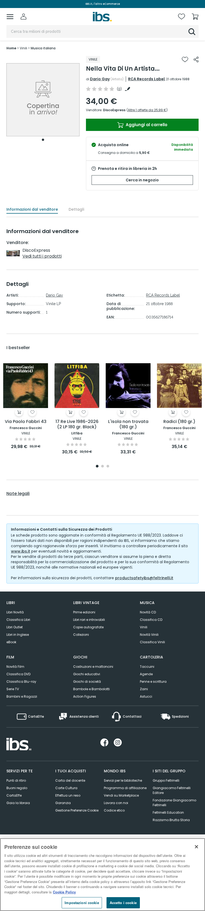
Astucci (146, 696)
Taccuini (147, 666)
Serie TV (12, 689)
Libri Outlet (14, 627)
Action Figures (84, 696)
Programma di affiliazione (125, 788)
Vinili (143, 627)
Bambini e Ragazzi (21, 696)
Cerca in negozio (142, 180)
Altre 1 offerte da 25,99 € (147, 110)
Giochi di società (87, 681)
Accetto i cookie (123, 902)
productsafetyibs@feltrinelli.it (144, 578)
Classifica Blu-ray (21, 681)
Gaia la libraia (18, 803)
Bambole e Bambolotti (91, 689)
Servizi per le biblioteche (123, 780)
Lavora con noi (116, 803)
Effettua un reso (67, 795)
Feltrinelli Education (168, 812)
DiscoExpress (114, 110)
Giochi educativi (86, 674)
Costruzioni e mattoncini (93, 666)
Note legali (18, 494)
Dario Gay (100, 79)
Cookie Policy (64, 891)
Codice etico (114, 810)
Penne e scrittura (153, 681)
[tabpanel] (43, 100)
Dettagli (76, 209)
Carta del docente (70, 780)
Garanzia (63, 803)
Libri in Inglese (17, 634)
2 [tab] (102, 467)
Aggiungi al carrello (146, 124)
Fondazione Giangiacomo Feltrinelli (174, 802)
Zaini (144, 689)
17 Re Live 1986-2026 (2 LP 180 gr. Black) (77, 424)
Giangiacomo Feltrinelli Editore (172, 790)
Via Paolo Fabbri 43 (25, 422)
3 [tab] (108, 467)
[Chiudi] (196, 847)
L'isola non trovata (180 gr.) (128, 424)
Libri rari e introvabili (89, 619)
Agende (146, 674)
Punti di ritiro (16, 780)
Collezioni (81, 634)
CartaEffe (14, 795)
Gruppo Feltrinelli (166, 780)
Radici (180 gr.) (179, 422)
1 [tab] (43, 140)
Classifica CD (151, 619)
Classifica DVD (18, 674)
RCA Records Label (146, 79)
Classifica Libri (18, 619)
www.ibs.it (20, 551)
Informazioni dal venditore (32, 209)
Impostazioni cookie (82, 902)
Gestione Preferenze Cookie (76, 810)
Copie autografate (88, 627)
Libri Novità (15, 612)
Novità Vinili (149, 634)
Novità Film (15, 666)
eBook (11, 642)
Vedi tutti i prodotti (42, 256)
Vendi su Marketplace (121, 795)
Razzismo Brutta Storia (171, 820)
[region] (102, 874)
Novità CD (148, 612)
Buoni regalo (16, 788)
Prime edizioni (84, 612)
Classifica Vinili (152, 642)
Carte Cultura (66, 788)
